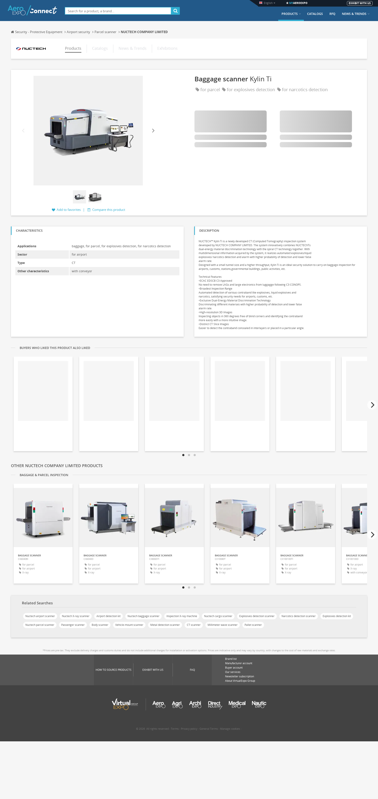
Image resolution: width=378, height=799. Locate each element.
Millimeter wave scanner (223, 625)
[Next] (153, 130)
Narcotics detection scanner (299, 616)
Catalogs (315, 14)
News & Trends (354, 14)
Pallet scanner (253, 625)
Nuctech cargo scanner (218, 616)
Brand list (231, 659)
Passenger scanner (73, 625)
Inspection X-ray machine (181, 616)
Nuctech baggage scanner (143, 616)
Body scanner (100, 625)
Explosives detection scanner (257, 616)
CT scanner (194, 625)
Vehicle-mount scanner (129, 625)
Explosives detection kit (337, 616)
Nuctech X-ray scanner (75, 616)
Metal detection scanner (165, 625)
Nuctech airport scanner (40, 616)
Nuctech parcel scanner (39, 625)
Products (290, 14)
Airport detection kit (108, 616)
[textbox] (118, 11)
